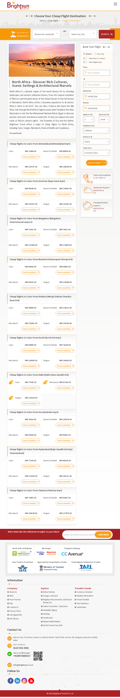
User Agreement (16, 615)
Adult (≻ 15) (87, 114)
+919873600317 (21, 654)
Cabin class (87, 148)
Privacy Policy (15, 611)
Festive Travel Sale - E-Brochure (55, 606)
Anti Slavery (14, 618)
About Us (13, 592)
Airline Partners (49, 592)
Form (85, 67)
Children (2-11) (88, 126)
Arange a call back (50, 596)
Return (89, 54)
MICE (11, 596)
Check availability (29, 157)
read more (16, 133)
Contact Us (14, 607)
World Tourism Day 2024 (52, 625)
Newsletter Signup (50, 610)
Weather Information (85, 596)
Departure (87, 91)
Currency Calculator (85, 592)
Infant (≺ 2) (87, 137)
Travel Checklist (83, 599)
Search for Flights (94, 163)
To (84, 79)
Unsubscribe (48, 617)
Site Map (46, 614)
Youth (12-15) (104, 114)
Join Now (103, 534)
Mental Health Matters (51, 621)
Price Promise (15, 599)
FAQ (11, 603)
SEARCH (105, 34)
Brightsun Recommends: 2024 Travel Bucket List (57, 601)
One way (100, 54)
